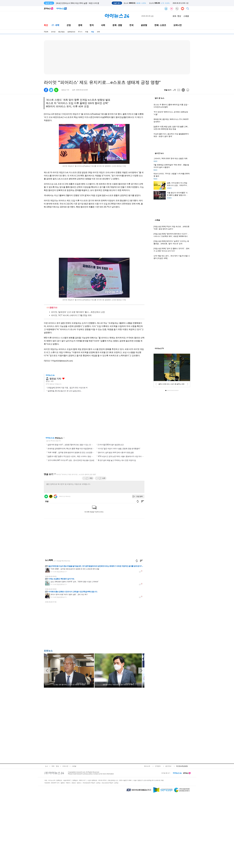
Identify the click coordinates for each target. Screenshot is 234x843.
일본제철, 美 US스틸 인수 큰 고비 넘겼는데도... (65, 391)
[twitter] (51, 90)
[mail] (178, 90)
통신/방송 (61, 32)
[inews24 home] (54, 773)
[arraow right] (141, 670)
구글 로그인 (55, 496)
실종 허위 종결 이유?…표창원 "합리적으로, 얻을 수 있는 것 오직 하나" (73, 444)
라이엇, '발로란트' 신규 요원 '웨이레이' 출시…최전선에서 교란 (78, 312)
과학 (98, 32)
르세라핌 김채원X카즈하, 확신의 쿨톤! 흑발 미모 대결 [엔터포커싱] (72, 448)
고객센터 (158, 766)
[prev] (156, 384)
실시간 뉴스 (159, 153)
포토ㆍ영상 (55, 766)
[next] (187, 384)
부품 (86, 32)
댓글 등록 (139, 496)
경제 (80, 25)
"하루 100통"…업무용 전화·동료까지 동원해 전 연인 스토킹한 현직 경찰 (74, 452)
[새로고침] (137, 561)
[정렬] (141, 561)
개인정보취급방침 (182, 766)
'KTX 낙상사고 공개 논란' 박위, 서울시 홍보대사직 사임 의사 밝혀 (121, 456)
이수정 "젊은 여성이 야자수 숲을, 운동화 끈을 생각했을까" (119, 448)
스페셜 (186, 16)
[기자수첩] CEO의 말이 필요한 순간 (111, 444)
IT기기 (80, 32)
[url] (183, 90)
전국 (131, 25)
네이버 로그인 (46, 496)
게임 (92, 32)
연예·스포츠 (160, 25)
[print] (187, 90)
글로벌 (144, 25)
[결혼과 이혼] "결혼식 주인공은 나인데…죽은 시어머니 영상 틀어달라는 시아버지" (77, 456)
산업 (69, 25)
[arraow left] (47, 670)
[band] (56, 90)
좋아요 (63, 378)
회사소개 (147, 766)
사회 (103, 25)
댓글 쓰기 (167, 90)
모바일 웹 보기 (165, 773)
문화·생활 (117, 25)
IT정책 (46, 32)
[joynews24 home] (187, 773)
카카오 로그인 (51, 496)
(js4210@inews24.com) (63, 361)
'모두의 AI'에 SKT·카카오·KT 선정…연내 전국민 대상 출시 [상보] (71, 460)
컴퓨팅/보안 (71, 32)
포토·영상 (177, 16)
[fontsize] (174, 90)
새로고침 (64, 438)
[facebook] (46, 90)
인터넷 (53, 32)
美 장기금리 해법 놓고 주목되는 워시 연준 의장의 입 (117, 460)
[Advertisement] (68, 627)
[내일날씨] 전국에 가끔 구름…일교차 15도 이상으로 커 (68, 388)
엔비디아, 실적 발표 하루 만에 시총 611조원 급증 (116, 452)
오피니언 (177, 25)
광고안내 (168, 766)
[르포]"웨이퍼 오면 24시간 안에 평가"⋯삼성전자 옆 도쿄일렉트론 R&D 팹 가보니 (89, 3)
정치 (92, 25)
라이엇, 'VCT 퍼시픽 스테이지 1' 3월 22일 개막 (71, 315)
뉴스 (46, 766)
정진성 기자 (55, 378)
